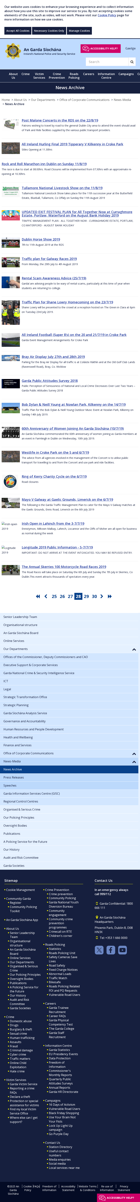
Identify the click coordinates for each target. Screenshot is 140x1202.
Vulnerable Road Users (64, 995)
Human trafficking (22, 1038)
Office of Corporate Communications (84, 100)
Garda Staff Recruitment (57, 1035)
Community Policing (62, 898)
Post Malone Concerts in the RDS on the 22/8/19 (60, 120)
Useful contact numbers (59, 1153)
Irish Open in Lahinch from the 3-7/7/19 (53, 523)
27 (70, 596)
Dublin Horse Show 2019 (41, 239)
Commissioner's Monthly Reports (60, 1073)
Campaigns (53, 1101)
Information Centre (58, 1046)
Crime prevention (61, 894)
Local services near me (64, 1168)
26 (62, 596)
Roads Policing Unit (62, 953)
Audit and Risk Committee (19, 1002)
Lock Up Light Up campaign (61, 1128)
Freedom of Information (57, 1064)
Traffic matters (20, 1059)
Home (6, 100)
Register (15, 903)
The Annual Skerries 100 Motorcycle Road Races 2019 (64, 566)
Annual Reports (59, 1088)
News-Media (122, 100)
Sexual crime (18, 1034)
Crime (10, 1017)
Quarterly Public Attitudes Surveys (61, 1081)
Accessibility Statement (68, 1188)
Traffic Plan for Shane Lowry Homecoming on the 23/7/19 (67, 302)
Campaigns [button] (126, 74)
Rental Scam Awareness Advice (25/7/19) (54, 278)
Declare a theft (20, 1097)
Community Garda (18, 899)
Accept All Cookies (17, 30)
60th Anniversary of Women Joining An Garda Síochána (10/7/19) (73, 428)
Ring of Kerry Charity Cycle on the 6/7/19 (54, 476)
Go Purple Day (59, 1134)
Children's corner (60, 936)
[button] (134, 649)
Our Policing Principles (25, 975)
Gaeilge (130, 48)
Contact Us (52, 1143)
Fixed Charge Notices (63, 970)
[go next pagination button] (102, 596)
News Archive (14, 104)
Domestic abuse (21, 1021)
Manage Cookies (79, 30)
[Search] (132, 61)
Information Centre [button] (106, 76)
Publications (18, 983)
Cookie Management (20, 890)
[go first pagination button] (38, 596)
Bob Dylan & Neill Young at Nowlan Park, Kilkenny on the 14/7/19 (74, 404)
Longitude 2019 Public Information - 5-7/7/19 (57, 547)
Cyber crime (18, 1054)
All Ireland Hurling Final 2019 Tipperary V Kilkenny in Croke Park (72, 144)
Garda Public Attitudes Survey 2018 (50, 380)
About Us (20, 100)
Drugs (14, 1025)
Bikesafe (55, 982)
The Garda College (61, 1029)
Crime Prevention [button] (57, 76)
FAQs (36, 1186)
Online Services (20, 958)
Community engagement (57, 913)
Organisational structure (20, 943)
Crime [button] (26, 74)
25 (54, 596)
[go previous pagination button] (46, 596)
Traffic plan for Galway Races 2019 (49, 259)
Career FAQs (57, 1016)
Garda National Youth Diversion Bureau (64, 904)
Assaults (15, 1042)
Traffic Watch (58, 978)
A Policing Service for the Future (24, 989)
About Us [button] (13, 76)
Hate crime (17, 1071)
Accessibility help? (104, 48)
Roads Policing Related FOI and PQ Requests (64, 988)
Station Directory (60, 1147)
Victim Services (16, 1080)
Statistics (55, 949)
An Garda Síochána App (22, 920)
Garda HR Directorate (63, 1092)
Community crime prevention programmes (61, 923)
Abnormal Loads (60, 974)
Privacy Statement (124, 1188)
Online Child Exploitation (18, 1065)
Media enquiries (60, 1160)
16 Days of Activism (62, 1105)
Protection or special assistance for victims (24, 1103)
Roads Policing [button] (74, 76)
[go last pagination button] (110, 596)
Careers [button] (88, 74)
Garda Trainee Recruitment (59, 1010)
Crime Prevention (57, 890)
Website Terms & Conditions (88, 1188)
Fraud (14, 1046)
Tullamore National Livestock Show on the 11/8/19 (62, 188)
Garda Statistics (59, 1050)
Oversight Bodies (21, 979)
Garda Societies (20, 1008)
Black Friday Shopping (64, 1113)
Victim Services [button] (39, 76)
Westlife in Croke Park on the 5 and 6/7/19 (55, 452)
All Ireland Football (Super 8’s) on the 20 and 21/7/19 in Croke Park (74, 334)
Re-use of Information (107, 1188)
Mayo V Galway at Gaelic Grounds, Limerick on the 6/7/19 (67, 499)
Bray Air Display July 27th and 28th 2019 (53, 356)
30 (94, 596)
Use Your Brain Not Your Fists (62, 1119)
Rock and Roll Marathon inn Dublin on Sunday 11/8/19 (44, 164)
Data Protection (60, 1058)
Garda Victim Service (23, 1084)
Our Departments (43, 100)
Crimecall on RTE (60, 932)
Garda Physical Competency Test (61, 1022)
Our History (18, 995)
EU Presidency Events (63, 1054)
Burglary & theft (21, 1029)
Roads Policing (55, 945)
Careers (50, 1004)
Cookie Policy (107, 15)
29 (86, 596)
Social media (57, 1164)
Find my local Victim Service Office (23, 1111)
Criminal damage (21, 1050)
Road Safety (57, 965)
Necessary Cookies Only (49, 30)
